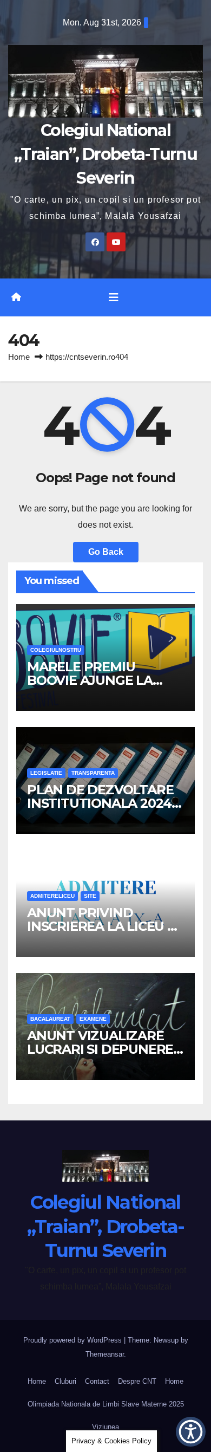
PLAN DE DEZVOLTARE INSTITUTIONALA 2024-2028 (101, 803)
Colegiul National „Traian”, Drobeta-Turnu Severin (105, 154)
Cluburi (65, 1381)
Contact (97, 1381)
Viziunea (105, 1427)
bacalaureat (50, 1019)
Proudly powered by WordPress (73, 1340)
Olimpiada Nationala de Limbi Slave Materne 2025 (106, 1404)
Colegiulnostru (55, 650)
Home (19, 356)
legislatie (46, 773)
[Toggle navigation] (114, 297)
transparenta (93, 773)
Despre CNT (137, 1381)
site (90, 896)
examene (93, 1019)
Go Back (105, 551)
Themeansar (104, 1354)
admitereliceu (52, 896)
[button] (191, 1432)
